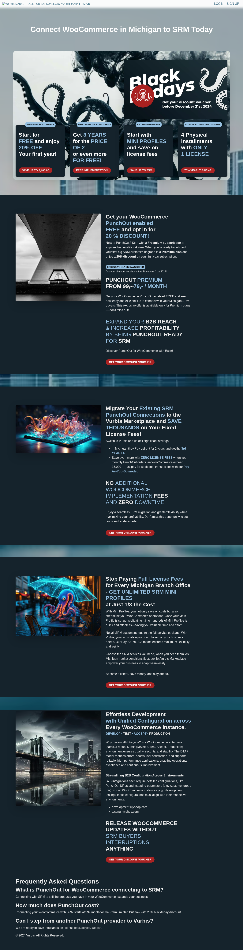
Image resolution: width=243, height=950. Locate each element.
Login (218, 3)
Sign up (233, 3)
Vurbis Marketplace (18, 4)
